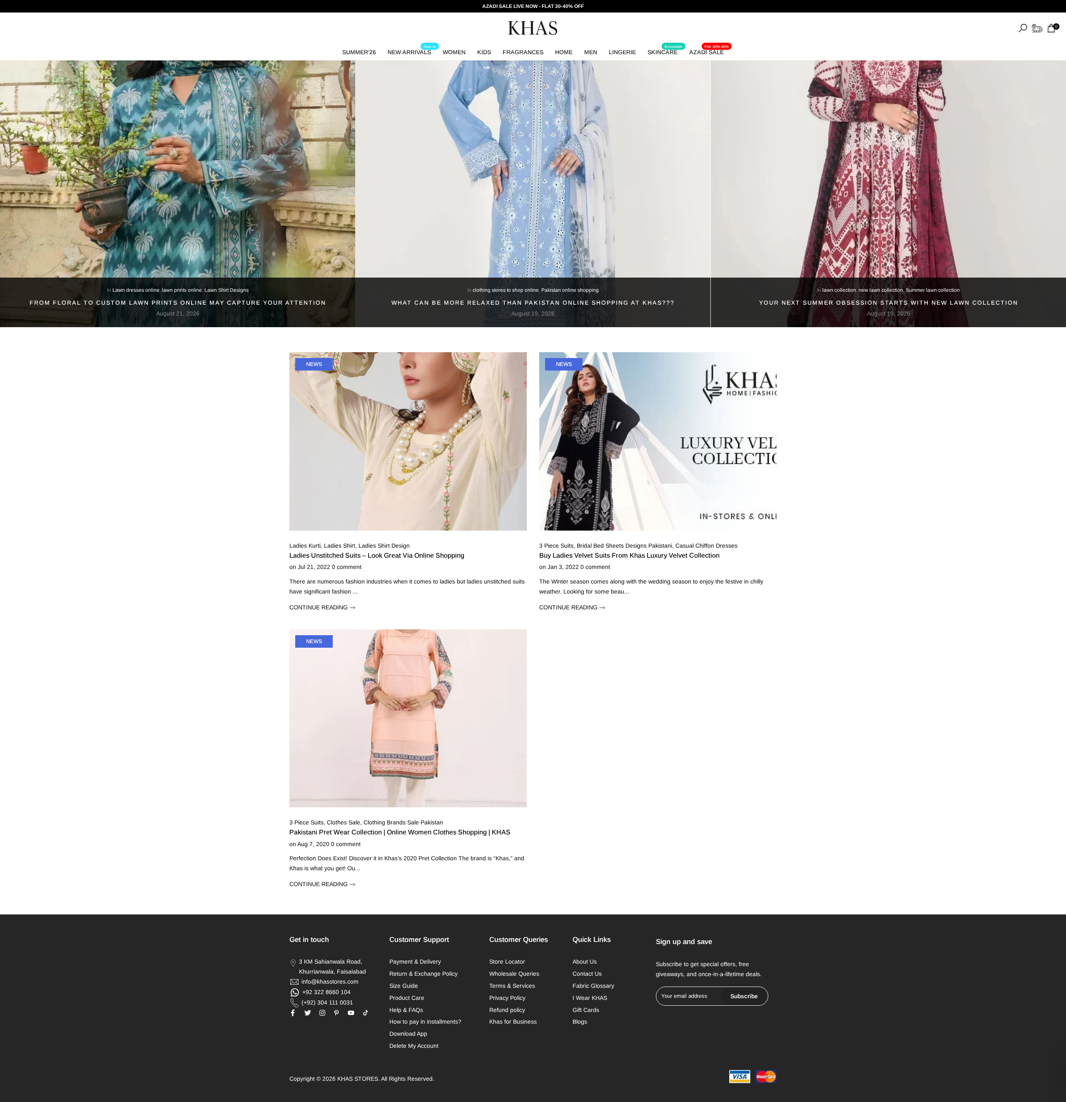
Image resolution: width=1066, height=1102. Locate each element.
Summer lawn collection (933, 290)
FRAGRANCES (523, 52)
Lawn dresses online (135, 290)
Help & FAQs (406, 1010)
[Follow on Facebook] (292, 1013)
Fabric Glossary (593, 985)
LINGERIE (622, 52)
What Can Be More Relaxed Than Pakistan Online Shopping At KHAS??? (533, 302)
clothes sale (343, 822)
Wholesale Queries (514, 973)
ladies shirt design (384, 545)
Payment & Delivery (415, 961)
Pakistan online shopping (570, 290)
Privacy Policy (507, 997)
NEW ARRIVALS (412, 50)
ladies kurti (305, 545)
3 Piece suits (556, 545)
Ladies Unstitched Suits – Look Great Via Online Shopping (376, 555)
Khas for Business (513, 1021)
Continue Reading (319, 607)
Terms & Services (512, 985)
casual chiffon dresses (706, 545)
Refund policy (507, 1010)
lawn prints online (182, 290)
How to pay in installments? (425, 1021)
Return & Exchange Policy (423, 973)
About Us (585, 961)
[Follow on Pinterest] (336, 1013)
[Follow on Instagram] (322, 1013)
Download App (408, 1033)
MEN (590, 52)
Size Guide (403, 985)
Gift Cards (586, 1010)
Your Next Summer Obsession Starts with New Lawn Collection (888, 302)
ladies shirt (339, 545)
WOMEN (454, 52)
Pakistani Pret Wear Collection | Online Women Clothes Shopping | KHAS (400, 832)
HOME (564, 52)
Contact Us (587, 973)
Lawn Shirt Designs (226, 290)
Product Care (406, 997)
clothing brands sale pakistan (403, 822)
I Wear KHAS (590, 997)
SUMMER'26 (359, 52)
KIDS (484, 52)
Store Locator (507, 961)
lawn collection (839, 290)
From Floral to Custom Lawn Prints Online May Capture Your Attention (178, 302)
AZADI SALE (709, 50)
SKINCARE (665, 50)
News (314, 364)
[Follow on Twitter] (307, 1013)
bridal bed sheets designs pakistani (624, 545)
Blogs (580, 1021)
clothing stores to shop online (506, 290)
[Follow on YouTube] (351, 1013)
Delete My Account (413, 1045)
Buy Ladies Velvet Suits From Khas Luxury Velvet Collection (629, 555)
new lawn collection (881, 290)
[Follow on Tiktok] (366, 1013)
